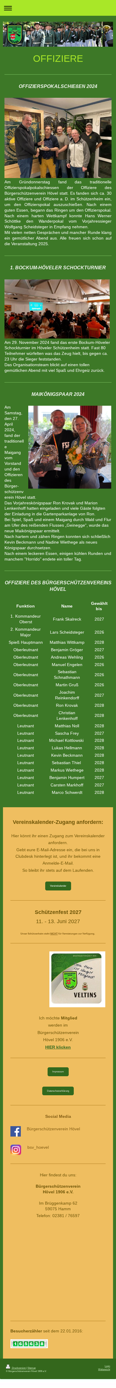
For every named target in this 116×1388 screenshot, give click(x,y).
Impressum (58, 1071)
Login (107, 1366)
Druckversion (18, 1367)
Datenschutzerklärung (58, 1090)
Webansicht (104, 1369)
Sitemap (31, 1367)
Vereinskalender (58, 885)
